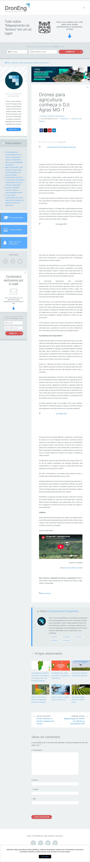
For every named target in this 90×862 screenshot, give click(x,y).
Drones (42, 121)
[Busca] (82, 6)
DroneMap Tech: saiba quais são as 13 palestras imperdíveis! (61, 675)
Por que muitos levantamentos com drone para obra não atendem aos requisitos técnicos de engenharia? (14, 200)
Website (54, 637)
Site (34, 799)
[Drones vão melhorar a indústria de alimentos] (81, 670)
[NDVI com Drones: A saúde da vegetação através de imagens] (40, 694)
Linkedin (55, 640)
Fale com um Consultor (15, 243)
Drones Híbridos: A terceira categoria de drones (45, 720)
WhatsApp (66, 640)
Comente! (65, 118)
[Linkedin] (55, 843)
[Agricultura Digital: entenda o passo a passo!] (81, 694)
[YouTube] (20, 261)
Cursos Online (15, 230)
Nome (35, 780)
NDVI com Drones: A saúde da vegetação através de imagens (38, 699)
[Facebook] (5, 261)
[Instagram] (12, 261)
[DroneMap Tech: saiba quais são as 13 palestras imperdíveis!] (61, 670)
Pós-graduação (16, 217)
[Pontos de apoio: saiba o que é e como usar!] (61, 694)
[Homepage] (17, 7)
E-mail (36, 789)
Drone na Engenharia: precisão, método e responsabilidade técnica (13, 190)
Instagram (66, 637)
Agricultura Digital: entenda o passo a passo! (78, 699)
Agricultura (77, 118)
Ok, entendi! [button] (45, 856)
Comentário (38, 750)
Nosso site (13, 129)
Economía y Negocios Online (73, 568)
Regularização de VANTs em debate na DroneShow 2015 (74, 720)
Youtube (79, 637)
